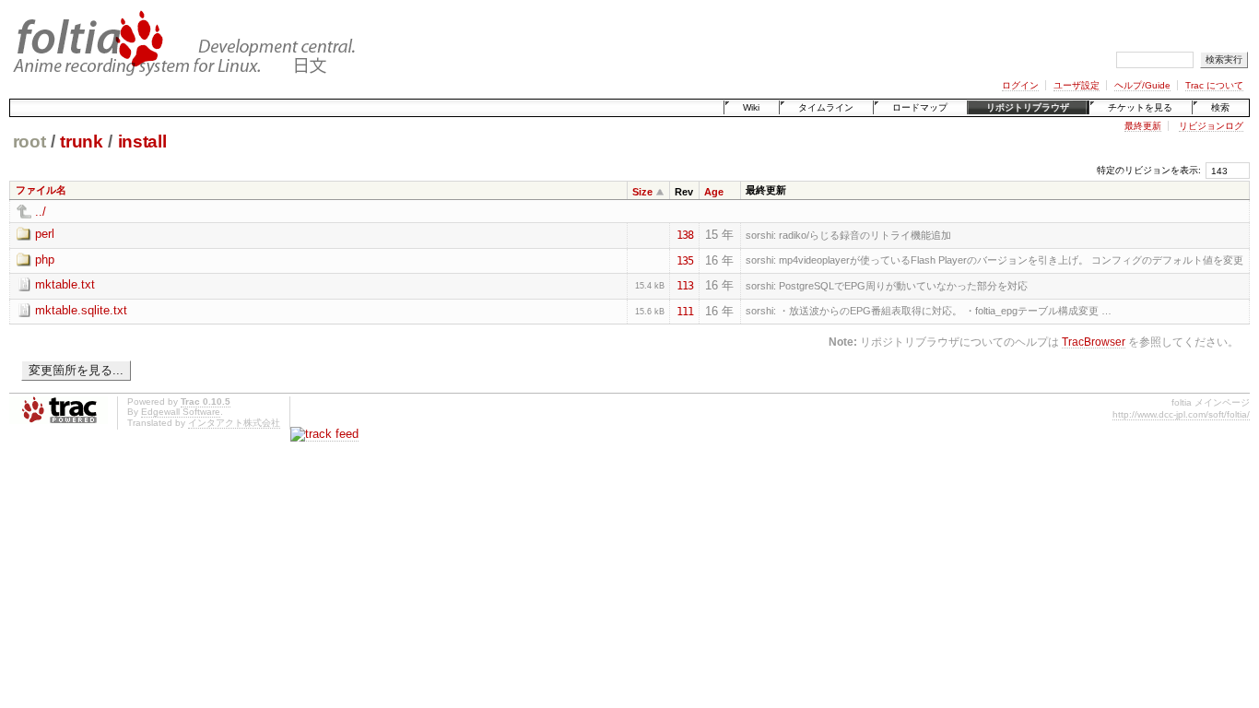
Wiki (751, 107)
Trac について (1214, 85)
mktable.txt (65, 284)
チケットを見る (1140, 107)
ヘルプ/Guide (1142, 85)
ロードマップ (919, 107)
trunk (81, 141)
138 (685, 235)
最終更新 (1142, 126)
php (44, 259)
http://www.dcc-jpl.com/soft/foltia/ (1181, 414)
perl (44, 234)
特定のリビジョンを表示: (1149, 170)
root (29, 141)
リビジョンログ (1211, 126)
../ (40, 211)
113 (685, 285)
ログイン (1020, 85)
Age (714, 191)
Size (642, 191)
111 (685, 311)
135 (685, 260)
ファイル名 (41, 189)
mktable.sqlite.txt (81, 310)
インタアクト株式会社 (234, 423)
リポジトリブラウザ (1027, 107)
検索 (1220, 107)
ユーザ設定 (1076, 85)
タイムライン (825, 107)
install (142, 141)
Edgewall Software (180, 412)
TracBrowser (1093, 342)
